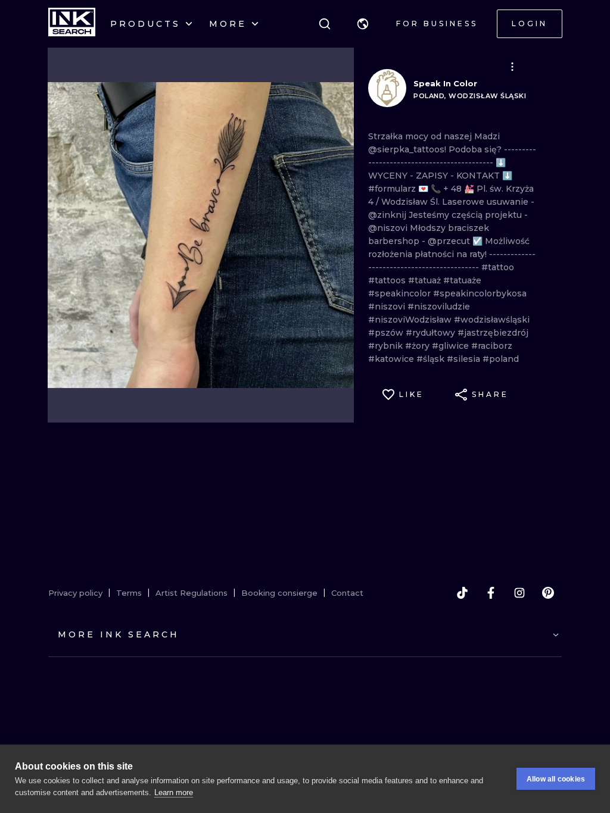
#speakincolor (400, 293)
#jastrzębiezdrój (493, 332)
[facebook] (491, 593)
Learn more (173, 792)
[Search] (324, 24)
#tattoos (388, 280)
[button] (362, 24)
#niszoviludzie (438, 306)
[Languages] (362, 24)
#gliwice (451, 345)
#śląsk (431, 359)
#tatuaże (462, 280)
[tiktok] (462, 593)
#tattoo (497, 267)
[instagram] (519, 593)
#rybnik (386, 345)
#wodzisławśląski (492, 319)
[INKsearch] (72, 24)
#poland (501, 359)
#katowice (392, 359)
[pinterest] (548, 593)
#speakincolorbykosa (480, 293)
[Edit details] (512, 66)
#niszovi (387, 306)
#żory (418, 345)
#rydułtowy (432, 332)
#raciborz (491, 345)
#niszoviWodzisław (411, 319)
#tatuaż (425, 280)
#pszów (387, 332)
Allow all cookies (556, 779)
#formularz (393, 188)
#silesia (465, 359)
